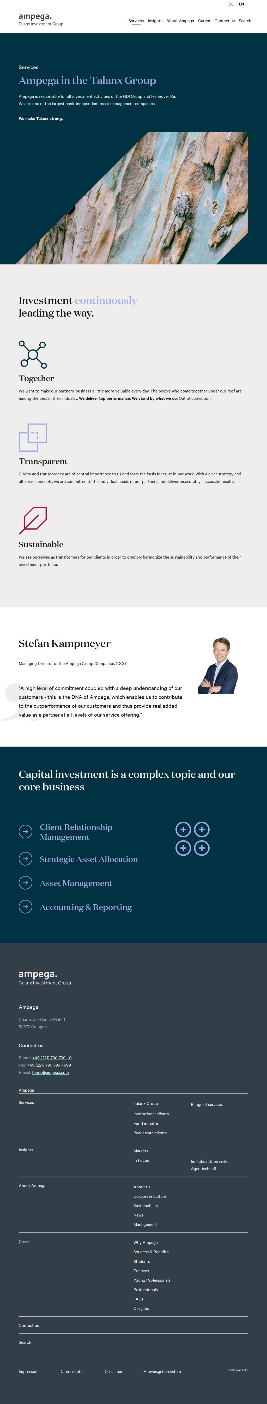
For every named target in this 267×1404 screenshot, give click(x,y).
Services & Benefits (151, 1251)
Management (145, 1224)
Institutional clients (151, 1113)
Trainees (141, 1270)
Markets (141, 1150)
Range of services (207, 1104)
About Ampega (32, 1185)
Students (142, 1261)
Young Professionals (152, 1280)
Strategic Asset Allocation (89, 858)
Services (26, 1102)
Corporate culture (150, 1196)
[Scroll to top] (255, 1392)
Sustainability (146, 1205)
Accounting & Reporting (86, 906)
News (138, 1215)
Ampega (26, 1090)
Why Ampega (146, 1242)
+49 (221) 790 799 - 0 (52, 1057)
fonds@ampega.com (50, 1072)
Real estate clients (150, 1132)
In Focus (141, 1160)
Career (25, 1241)
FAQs (138, 1299)
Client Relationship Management (76, 832)
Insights (26, 1149)
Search (25, 1342)
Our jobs (141, 1308)
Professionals (146, 1289)
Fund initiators (147, 1123)
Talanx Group (146, 1103)
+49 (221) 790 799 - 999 (49, 1065)
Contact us (29, 1325)
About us (142, 1186)
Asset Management (76, 882)
